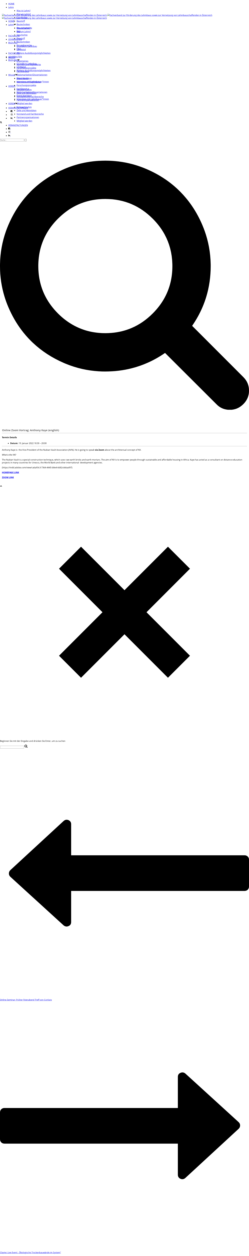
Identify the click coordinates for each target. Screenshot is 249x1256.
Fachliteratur (23, 88)
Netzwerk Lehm (24, 107)
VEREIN (11, 86)
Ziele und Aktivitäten (26, 110)
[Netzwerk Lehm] (125, 16)
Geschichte (22, 17)
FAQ (18, 48)
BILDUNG (12, 42)
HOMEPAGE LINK (10, 472)
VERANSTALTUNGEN (18, 125)
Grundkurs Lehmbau (27, 63)
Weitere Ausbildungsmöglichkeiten (34, 53)
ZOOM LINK (8, 477)
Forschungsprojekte (26, 67)
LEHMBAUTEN (15, 56)
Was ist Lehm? (23, 10)
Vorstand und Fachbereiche (30, 114)
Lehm (11, 7)
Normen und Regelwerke (29, 81)
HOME (11, 3)
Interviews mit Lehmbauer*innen (33, 99)
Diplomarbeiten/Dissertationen (32, 74)
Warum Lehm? (24, 14)
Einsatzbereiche (24, 45)
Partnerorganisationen (28, 117)
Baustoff (21, 21)
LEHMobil (21, 49)
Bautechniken (23, 24)
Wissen (11, 74)
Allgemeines (22, 61)
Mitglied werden (24, 103)
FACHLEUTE (14, 35)
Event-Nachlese (24, 95)
